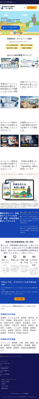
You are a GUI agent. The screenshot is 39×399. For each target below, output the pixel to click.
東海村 (24, 318)
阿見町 (33, 330)
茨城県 (3, 318)
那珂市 (31, 318)
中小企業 (10, 203)
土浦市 (9, 328)
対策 (10, 23)
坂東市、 (11, 330)
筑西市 (33, 328)
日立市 (27, 320)
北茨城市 (26, 323)
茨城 (1, 203)
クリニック (5, 343)
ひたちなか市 (13, 318)
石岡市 (25, 330)
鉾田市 (31, 325)
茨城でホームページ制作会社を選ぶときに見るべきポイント (28, 84)
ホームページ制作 (33, 203)
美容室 (29, 212)
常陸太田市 (18, 320)
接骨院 (21, 212)
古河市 (3, 330)
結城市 (3, 333)
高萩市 (18, 323)
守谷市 (10, 333)
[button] (24, 7)
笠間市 (7, 325)
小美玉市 (15, 325)
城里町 (25, 328)
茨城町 (9, 320)
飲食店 (25, 212)
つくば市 (17, 328)
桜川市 (18, 330)
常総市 (23, 325)
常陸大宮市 (8, 323)
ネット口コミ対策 (27, 174)
